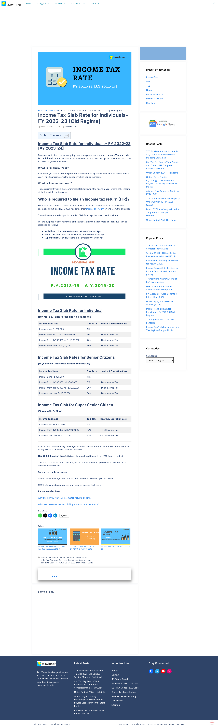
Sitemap (116, 704)
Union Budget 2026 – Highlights (162, 172)
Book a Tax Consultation (124, 692)
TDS (148, 85)
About (115, 670)
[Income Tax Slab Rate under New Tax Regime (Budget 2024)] (52, 536)
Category (41, 3)
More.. (94, 3)
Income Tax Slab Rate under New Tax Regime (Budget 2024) (51, 547)
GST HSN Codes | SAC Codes (126, 687)
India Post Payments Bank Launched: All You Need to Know (66, 560)
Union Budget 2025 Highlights (161, 219)
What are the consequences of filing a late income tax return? (68, 504)
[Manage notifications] (212, 722)
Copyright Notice (138, 724)
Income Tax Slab (59, 557)
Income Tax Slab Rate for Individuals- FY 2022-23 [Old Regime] (160, 312)
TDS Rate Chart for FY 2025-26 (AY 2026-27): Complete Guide (67, 563)
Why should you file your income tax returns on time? (64, 497)
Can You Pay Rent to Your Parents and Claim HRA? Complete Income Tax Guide (162, 165)
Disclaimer (123, 724)
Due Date (150, 102)
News (149, 90)
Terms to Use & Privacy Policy (161, 724)
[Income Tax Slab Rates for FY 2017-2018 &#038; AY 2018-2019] (84, 536)
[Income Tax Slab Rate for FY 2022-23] (115, 536)
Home (29, 3)
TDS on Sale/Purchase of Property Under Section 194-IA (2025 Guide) (163, 201)
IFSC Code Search (120, 679)
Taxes (84, 557)
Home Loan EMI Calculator (125, 683)
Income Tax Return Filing (124, 696)
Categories (151, 355)
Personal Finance (74, 557)
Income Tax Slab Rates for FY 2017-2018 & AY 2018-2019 (82, 547)
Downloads (117, 700)
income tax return (95, 208)
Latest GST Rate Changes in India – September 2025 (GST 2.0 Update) (162, 212)
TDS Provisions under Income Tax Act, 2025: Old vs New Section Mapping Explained (163, 154)
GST (148, 81)
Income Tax (52, 110)
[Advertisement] (109, 26)
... (54, 574)
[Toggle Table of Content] (65, 136)
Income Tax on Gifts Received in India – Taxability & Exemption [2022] (162, 271)
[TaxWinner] (11, 3)
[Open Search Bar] (214, 3)
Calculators (76, 3)
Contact (115, 674)
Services (58, 3)
